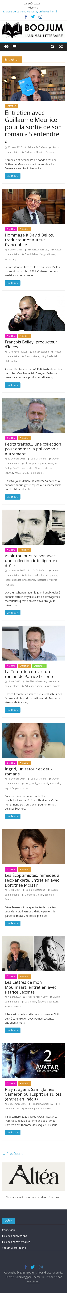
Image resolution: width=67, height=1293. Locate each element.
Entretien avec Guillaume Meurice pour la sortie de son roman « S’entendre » (33, 127)
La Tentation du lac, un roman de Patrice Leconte (29, 674)
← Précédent (12, 1153)
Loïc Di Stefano (41, 351)
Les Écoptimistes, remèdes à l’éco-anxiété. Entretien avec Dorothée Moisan (32, 880)
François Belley (33, 356)
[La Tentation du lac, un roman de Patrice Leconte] (33, 628)
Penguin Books (47, 254)
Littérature (39, 665)
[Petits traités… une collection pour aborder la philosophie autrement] (33, 400)
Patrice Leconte (52, 686)
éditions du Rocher (35, 575)
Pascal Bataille (22, 473)
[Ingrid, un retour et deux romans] (33, 725)
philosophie (11, 361)
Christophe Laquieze (36, 463)
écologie (49, 894)
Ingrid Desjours (13, 788)
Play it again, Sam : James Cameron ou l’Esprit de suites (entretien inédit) (33, 1094)
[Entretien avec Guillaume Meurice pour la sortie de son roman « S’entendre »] (33, 68)
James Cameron (42, 1108)
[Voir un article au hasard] (61, 46)
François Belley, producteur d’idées (31, 344)
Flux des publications (14, 1236)
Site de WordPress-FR (15, 1248)
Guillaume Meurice (34, 152)
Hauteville (55, 783)
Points (8, 899)
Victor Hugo (11, 259)
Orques (50, 152)
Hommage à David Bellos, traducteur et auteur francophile (29, 239)
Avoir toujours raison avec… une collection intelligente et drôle (32, 560)
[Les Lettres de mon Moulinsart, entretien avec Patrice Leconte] (33, 938)
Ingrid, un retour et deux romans (29, 771)
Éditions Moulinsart (48, 1001)
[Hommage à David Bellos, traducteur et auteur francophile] (33, 191)
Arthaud (29, 686)
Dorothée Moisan (34, 894)
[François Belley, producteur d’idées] (33, 298)
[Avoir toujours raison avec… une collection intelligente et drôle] (33, 512)
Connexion (8, 1230)
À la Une (11, 229)
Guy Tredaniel (49, 356)
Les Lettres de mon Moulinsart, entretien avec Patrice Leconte (30, 987)
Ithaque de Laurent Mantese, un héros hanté (30, 12)
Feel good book (39, 783)
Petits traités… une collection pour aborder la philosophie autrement (33, 448)
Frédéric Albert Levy (39, 249)
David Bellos (31, 254)
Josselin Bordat (13, 579)
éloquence (51, 575)
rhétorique (42, 579)
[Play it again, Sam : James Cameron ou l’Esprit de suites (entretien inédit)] (33, 1045)
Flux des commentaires (16, 1242)
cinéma (38, 686)
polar (25, 788)
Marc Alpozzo (36, 468)
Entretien (11, 105)
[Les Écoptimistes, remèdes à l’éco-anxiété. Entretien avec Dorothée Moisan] (33, 831)
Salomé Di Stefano (37, 147)
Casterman (30, 1001)
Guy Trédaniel (20, 468)
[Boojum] (6, 47)
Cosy (27, 783)
